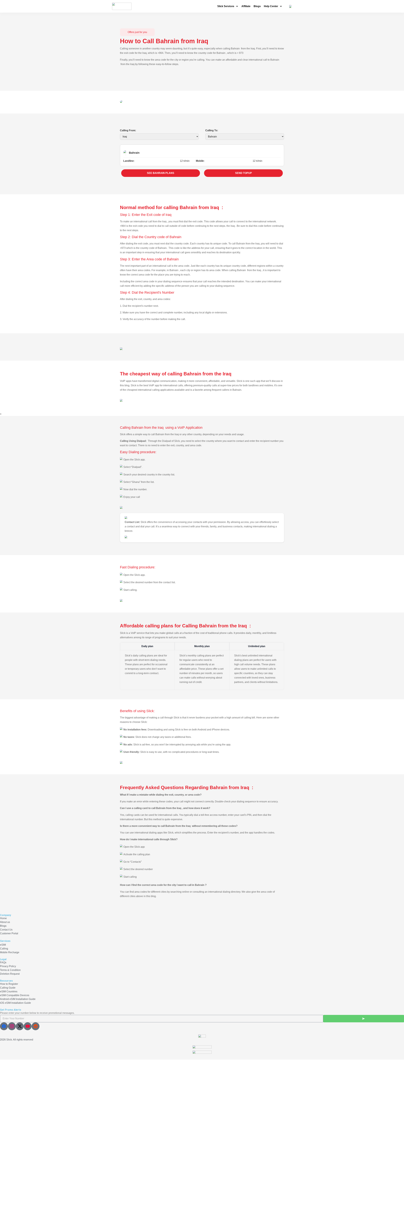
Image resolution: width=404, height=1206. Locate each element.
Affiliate (245, 6)
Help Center (271, 6)
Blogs (257, 6)
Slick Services (225, 6)
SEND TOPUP (243, 173)
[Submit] (363, 1018)
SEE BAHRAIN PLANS (160, 173)
